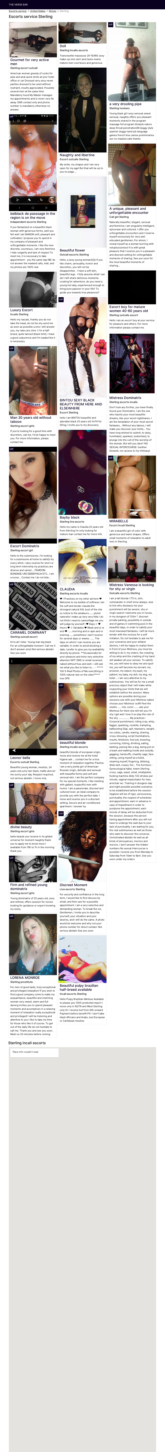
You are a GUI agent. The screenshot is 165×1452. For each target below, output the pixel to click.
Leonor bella (20, 758)
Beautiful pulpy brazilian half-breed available (79, 988)
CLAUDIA (67, 589)
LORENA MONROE (25, 978)
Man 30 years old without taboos (30, 420)
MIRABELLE (118, 521)
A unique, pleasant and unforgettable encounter (129, 211)
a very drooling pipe (125, 104)
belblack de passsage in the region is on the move (32, 216)
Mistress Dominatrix (125, 398)
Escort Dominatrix (24, 546)
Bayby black (70, 517)
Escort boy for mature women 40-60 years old (128, 309)
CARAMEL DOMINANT (28, 632)
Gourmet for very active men (29, 62)
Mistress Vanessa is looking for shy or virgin (131, 587)
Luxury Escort (21, 310)
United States (37, 11)
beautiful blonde (73, 743)
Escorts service (18, 11)
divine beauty (21, 827)
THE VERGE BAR (18, 4)
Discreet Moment (73, 885)
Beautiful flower (72, 250)
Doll (63, 46)
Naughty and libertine (77, 155)
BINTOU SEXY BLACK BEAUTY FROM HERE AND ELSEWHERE (81, 404)
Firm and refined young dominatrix (28, 887)
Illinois (52, 11)
